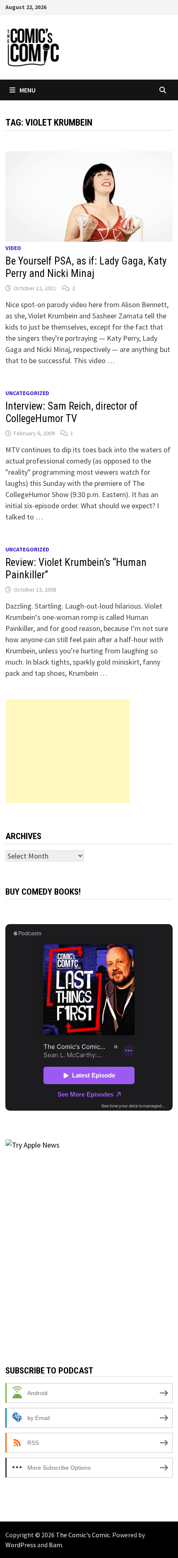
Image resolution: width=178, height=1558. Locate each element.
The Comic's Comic (83, 1535)
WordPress (20, 1545)
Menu (27, 90)
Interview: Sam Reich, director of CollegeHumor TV (71, 412)
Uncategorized (27, 393)
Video (13, 248)
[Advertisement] (67, 751)
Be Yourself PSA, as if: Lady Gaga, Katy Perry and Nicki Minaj (85, 267)
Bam (55, 1545)
